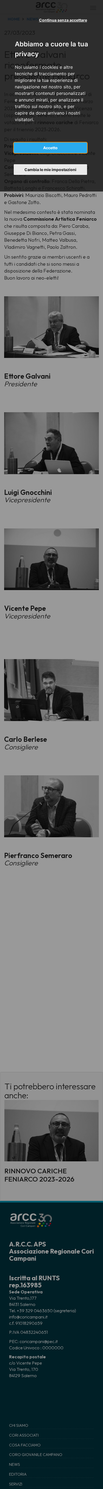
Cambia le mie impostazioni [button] (50, 169)
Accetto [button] (50, 147)
